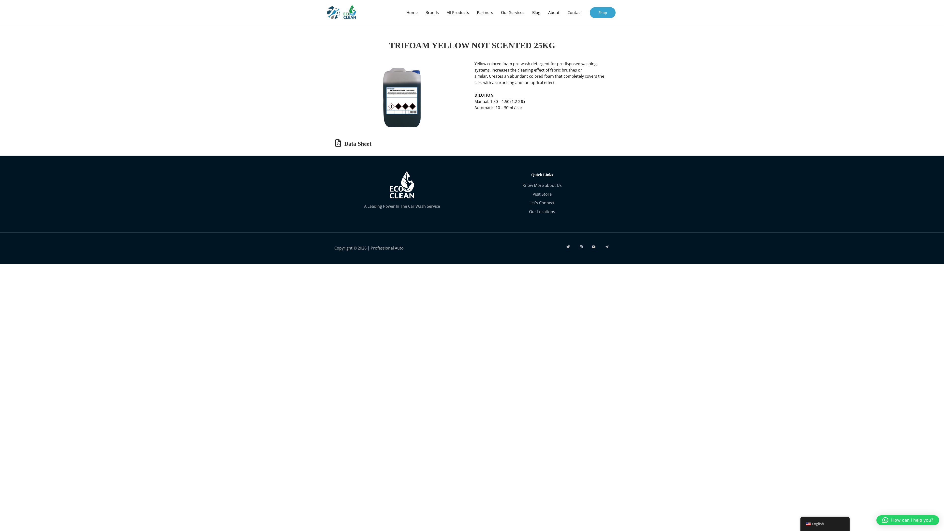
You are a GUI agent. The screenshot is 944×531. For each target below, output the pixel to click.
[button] (907, 520)
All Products (458, 12)
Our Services (512, 12)
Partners (485, 12)
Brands (432, 12)
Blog (536, 12)
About (554, 12)
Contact (574, 12)
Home (412, 12)
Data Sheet (357, 144)
